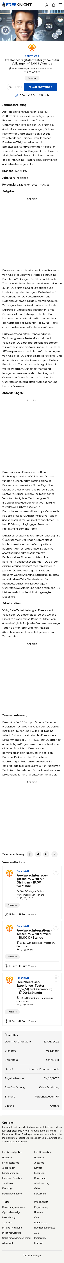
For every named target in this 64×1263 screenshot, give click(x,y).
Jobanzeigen (8, 1167)
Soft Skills (7, 1222)
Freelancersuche (10, 1162)
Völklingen (52, 1050)
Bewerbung (40, 1178)
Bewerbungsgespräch (13, 1207)
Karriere (38, 1167)
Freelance (32, 78)
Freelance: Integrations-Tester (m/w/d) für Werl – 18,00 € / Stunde (34, 933)
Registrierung (41, 1207)
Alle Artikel (7, 1243)
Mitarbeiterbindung (12, 1227)
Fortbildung (40, 1193)
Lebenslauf (40, 1172)
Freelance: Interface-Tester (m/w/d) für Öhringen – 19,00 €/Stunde (32, 880)
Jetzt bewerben (42, 86)
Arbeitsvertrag (41, 1183)
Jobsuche (39, 1162)
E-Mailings (7, 1188)
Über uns (38, 1212)
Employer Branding (12, 1178)
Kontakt (38, 1243)
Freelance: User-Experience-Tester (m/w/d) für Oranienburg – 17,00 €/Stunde (34, 987)
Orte (36, 1217)
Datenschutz (40, 1222)
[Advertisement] (32, 233)
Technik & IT (22, 871)
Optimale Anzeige (11, 1212)
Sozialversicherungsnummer (16, 1237)
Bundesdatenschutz (44, 1227)
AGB (36, 1232)
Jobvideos (7, 1183)
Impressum (40, 1237)
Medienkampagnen (12, 1193)
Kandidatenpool (10, 1172)
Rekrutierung (9, 1217)
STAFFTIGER (32, 56)
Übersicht (7, 1157)
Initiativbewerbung (11, 1232)
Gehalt (37, 1188)
